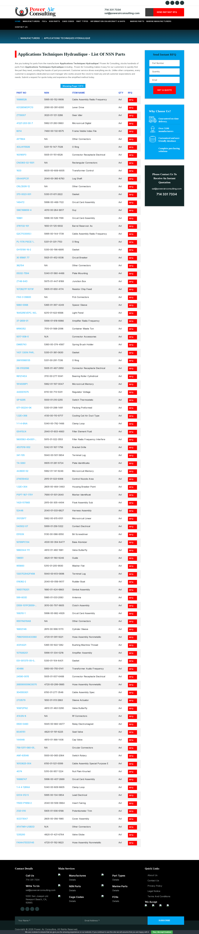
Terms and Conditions (159, 896)
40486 (20, 668)
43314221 (21, 645)
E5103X (20, 534)
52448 (20, 510)
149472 (20, 202)
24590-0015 (23, 676)
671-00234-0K (24, 407)
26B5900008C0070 (27, 684)
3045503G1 (22, 692)
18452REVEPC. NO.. (27, 312)
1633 (19, 170)
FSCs (44, 21)
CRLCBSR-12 (23, 186)
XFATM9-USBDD (26, 826)
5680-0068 (22, 305)
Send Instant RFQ (167, 12)
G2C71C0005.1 (24, 233)
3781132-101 (23, 226)
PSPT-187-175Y (25, 494)
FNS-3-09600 (24, 297)
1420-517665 (23, 502)
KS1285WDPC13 (25, 107)
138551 (20, 558)
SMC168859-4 (24, 210)
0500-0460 (22, 724)
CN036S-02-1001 (25, 162)
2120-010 (21, 810)
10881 (19, 218)
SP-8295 (21, 399)
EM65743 (21, 344)
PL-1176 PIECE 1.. (25, 241)
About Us (152, 875)
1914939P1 (22, 384)
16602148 (22, 629)
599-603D (22, 597)
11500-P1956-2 (24, 803)
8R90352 (21, 328)
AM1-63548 (23, 755)
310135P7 (21, 518)
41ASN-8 (21, 716)
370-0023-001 (24, 194)
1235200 (21, 834)
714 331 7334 (112, 9)
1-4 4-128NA (23, 787)
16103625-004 (24, 763)
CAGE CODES (68, 21)
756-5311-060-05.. (26, 747)
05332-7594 (23, 273)
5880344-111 (23, 550)
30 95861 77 (23, 257)
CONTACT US (21, 27)
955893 (20, 565)
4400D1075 (23, 392)
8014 (19, 131)
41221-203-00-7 (25, 123)
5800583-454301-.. (26, 439)
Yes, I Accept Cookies (162, 932)
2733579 (21, 700)
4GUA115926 (23, 146)
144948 (21, 739)
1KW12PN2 (22, 708)
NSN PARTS (54, 21)
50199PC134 (23, 542)
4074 (19, 771)
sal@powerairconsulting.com (121, 13)
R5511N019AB (24, 621)
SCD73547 (22, 818)
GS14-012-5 (23, 795)
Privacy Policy (155, 885)
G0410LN (21, 431)
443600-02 (22, 471)
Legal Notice (154, 891)
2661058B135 (23, 360)
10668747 (22, 779)
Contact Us (153, 880)
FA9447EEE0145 (25, 842)
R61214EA (22, 376)
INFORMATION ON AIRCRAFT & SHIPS (107, 21)
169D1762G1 (23, 589)
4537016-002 (23, 447)
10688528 (22, 99)
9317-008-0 (23, 336)
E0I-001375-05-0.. (26, 660)
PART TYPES (82, 21)
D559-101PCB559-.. (26, 605)
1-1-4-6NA (22, 423)
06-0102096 (23, 368)
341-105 (21, 455)
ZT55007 (21, 115)
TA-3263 (21, 463)
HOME (18, 21)
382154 (20, 265)
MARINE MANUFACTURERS (158, 21)
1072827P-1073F (25, 289)
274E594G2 (23, 478)
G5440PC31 (23, 178)
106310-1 (21, 613)
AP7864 (21, 139)
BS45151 (21, 731)
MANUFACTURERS (31, 21)
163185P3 (21, 154)
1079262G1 (22, 652)
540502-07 (22, 526)
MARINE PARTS (137, 21)
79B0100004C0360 (27, 637)
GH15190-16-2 (24, 249)
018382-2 (21, 581)
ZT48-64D (22, 281)
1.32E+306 (22, 415)
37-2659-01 (22, 320)
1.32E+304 (22, 486)
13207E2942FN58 (26, 573)
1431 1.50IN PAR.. (26, 352)
